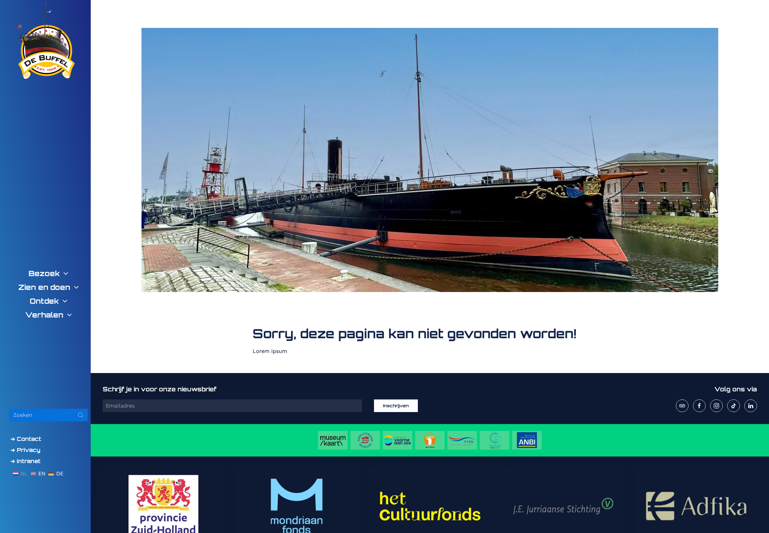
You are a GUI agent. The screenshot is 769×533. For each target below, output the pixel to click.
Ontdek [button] (44, 301)
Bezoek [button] (44, 273)
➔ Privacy (25, 450)
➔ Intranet (26, 461)
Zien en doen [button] (44, 287)
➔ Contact (26, 438)
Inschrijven (396, 405)
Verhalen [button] (44, 314)
